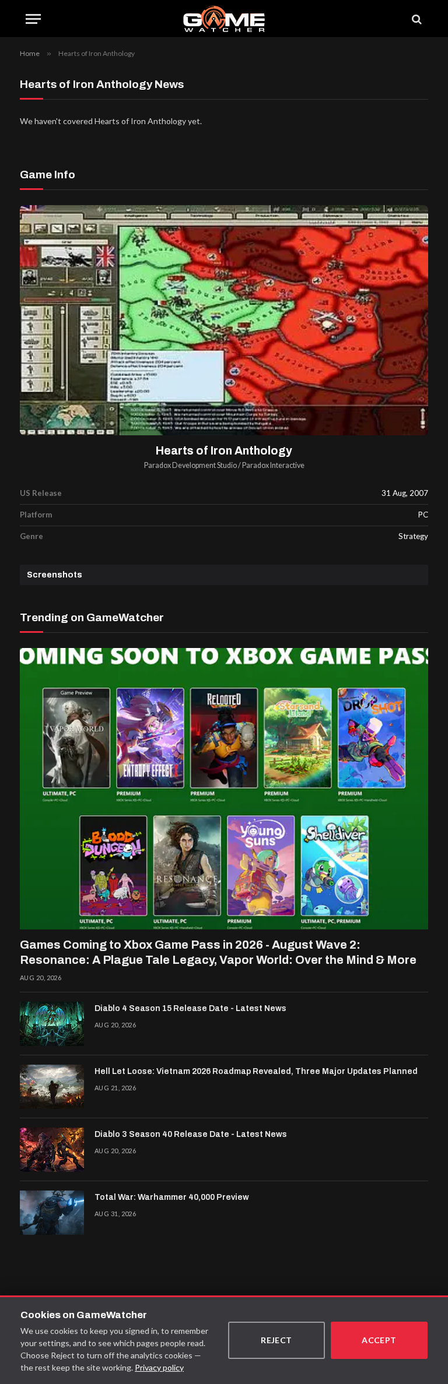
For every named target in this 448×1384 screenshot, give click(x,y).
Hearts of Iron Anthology (224, 451)
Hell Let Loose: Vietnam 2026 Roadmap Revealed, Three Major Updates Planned (256, 1071)
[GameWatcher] (224, 19)
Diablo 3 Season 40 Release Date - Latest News (190, 1134)
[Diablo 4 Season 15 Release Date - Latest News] (52, 1024)
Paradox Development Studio (190, 465)
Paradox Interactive (273, 465)
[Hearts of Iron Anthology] (224, 320)
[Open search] (416, 19)
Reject (276, 1340)
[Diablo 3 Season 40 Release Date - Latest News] (52, 1150)
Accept (379, 1340)
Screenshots (54, 574)
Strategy (413, 536)
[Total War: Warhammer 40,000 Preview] (52, 1213)
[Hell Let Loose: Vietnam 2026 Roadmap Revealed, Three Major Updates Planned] (52, 1087)
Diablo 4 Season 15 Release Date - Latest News (190, 1008)
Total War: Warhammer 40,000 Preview (171, 1197)
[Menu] (33, 19)
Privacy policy (159, 1367)
